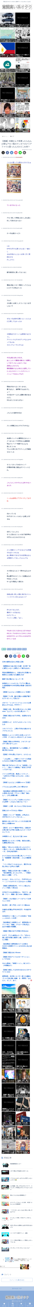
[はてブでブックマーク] (11, 152)
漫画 (20, 649)
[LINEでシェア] (20, 152)
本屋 (15, 649)
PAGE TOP (18, 1288)
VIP (4, 649)
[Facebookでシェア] (7, 152)
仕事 (10, 649)
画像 (25, 649)
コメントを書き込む (17, 1280)
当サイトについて (17, 1301)
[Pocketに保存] (16, 152)
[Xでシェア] (3, 152)
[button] (24, 152)
